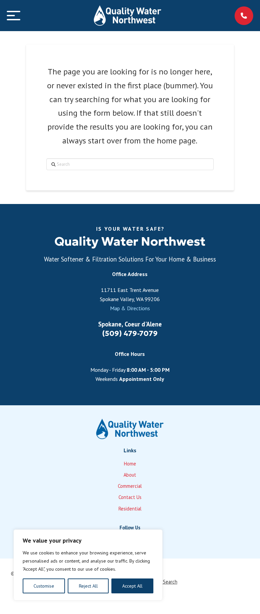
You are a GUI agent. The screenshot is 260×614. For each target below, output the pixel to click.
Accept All (132, 586)
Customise (44, 586)
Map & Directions (130, 308)
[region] (88, 564)
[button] (13, 15)
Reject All (88, 586)
